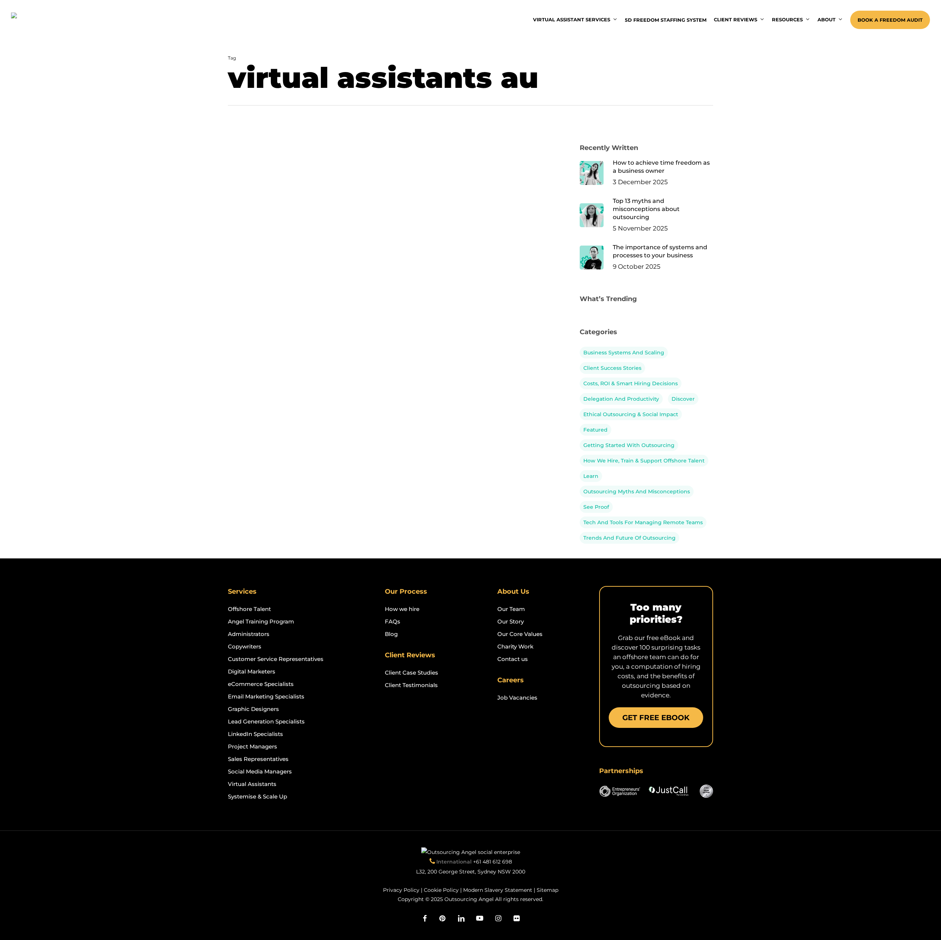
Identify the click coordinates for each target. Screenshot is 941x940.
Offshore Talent (249, 608)
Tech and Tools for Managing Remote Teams (643, 522)
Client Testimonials (411, 685)
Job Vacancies (517, 697)
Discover (683, 399)
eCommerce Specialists (261, 683)
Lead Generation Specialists (266, 721)
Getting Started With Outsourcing (629, 445)
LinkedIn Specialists (255, 733)
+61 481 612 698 (492, 861)
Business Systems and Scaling (623, 352)
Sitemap (547, 890)
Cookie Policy (441, 890)
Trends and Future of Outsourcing (629, 538)
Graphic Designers (253, 708)
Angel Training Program (261, 621)
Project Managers (252, 746)
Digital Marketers (251, 671)
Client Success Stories (612, 368)
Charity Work (515, 646)
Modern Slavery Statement (497, 890)
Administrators (248, 633)
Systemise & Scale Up (257, 796)
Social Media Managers (260, 771)
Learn (590, 476)
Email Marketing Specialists (266, 696)
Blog (391, 633)
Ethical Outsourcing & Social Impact (630, 414)
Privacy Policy (401, 890)
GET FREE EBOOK (656, 717)
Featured (595, 429)
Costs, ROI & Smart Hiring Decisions (630, 383)
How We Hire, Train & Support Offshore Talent (644, 460)
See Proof (596, 507)
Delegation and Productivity (621, 399)
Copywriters (244, 646)
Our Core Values (520, 633)
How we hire (402, 608)
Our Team (511, 608)
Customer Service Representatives (275, 658)
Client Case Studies (411, 672)
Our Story (510, 621)
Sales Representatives (258, 758)
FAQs (392, 621)
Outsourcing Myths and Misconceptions (636, 491)
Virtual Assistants (252, 783)
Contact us (512, 658)
